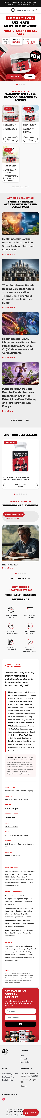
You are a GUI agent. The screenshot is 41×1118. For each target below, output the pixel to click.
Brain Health (7, 1080)
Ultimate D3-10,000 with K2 (16, 477)
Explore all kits (19, 187)
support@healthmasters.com (17, 835)
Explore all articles (19, 420)
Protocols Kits (8, 1077)
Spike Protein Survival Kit (9, 166)
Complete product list (19, 578)
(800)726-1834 (29, 1080)
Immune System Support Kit (29, 125)
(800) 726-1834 (11, 826)
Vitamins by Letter (10, 1074)
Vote (30, 76)
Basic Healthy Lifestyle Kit (10, 125)
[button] (3, 10)
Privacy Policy (12, 1114)
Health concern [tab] (12, 519)
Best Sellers (25, 1062)
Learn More (7, 254)
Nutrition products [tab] (14, 514)
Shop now (13, 76)
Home (23, 1056)
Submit (20, 1024)
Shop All (23, 1059)
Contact (23, 1086)
